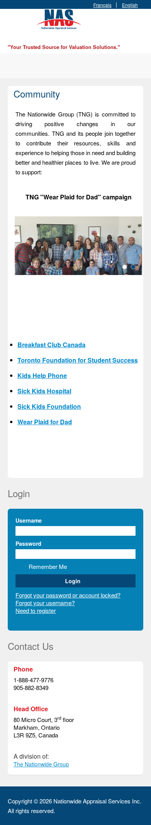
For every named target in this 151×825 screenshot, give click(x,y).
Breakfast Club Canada (51, 344)
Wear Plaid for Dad (44, 421)
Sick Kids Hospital (44, 390)
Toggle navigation (14, 27)
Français (102, 5)
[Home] (60, 18)
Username (28, 520)
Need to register (35, 610)
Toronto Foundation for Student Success (77, 360)
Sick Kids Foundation (49, 406)
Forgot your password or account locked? (67, 595)
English (130, 5)
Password (28, 543)
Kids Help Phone (42, 375)
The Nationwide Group (41, 764)
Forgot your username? (45, 603)
